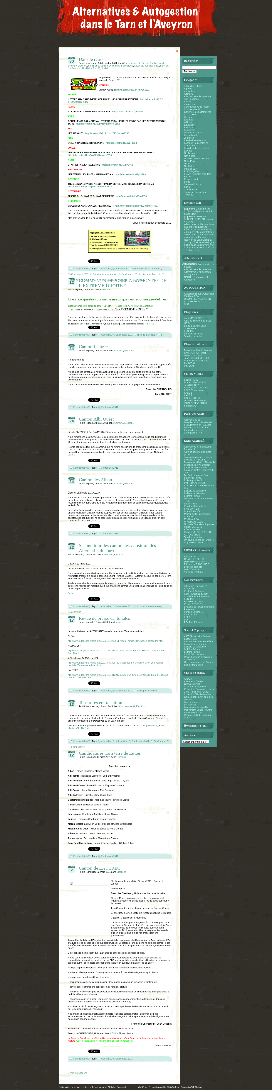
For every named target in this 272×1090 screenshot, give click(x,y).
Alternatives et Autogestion (197, 96)
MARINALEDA (191, 296)
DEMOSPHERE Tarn (194, 561)
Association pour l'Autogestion (199, 294)
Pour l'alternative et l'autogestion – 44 (193, 431)
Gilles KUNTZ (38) (193, 355)
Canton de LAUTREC (99, 867)
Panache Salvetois (193, 333)
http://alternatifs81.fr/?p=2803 (130, 174)
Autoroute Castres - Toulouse (146, 268)
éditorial (188, 122)
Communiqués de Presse (136, 63)
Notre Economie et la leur (197, 158)
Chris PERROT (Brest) (195, 353)
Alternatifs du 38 (192, 420)
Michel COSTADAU (194, 522)
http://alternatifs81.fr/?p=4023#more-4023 (137, 206)
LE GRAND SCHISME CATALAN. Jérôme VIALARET (199, 219)
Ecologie (72, 65)
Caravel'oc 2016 (192, 684)
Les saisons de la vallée (196, 707)
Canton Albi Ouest (96, 418)
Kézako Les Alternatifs (195, 140)
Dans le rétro (91, 59)
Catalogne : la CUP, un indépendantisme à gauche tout (198, 211)
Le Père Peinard (192, 496)
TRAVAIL (188, 194)
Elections (82, 65)
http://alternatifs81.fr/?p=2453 (117, 165)
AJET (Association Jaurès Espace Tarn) (197, 637)
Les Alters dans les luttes (146, 65)
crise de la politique (147, 335)
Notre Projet (190, 161)
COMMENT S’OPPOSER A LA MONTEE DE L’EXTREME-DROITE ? (122, 283)
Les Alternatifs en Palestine (197, 425)
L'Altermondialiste (193, 567)
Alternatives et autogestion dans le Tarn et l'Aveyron (84, 1087)
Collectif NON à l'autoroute (197, 694)
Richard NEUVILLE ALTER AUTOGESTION (197, 300)
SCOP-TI (188, 304)
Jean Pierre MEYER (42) (196, 358)
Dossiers (188, 117)
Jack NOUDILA (191, 385)
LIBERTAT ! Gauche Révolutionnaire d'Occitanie (198, 655)
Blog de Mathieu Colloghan (198, 350)
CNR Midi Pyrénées (194, 591)
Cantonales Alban (95, 479)
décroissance (78, 747)
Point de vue (190, 169)
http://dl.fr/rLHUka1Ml (78, 728)
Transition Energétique (195, 192)
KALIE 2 (188, 395)
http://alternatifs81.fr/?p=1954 (121, 143)
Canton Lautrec (93, 346)
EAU (164, 274)
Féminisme (93, 65)
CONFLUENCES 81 (194, 559)
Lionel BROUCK (192, 398)
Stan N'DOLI (190, 405)
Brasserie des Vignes (195, 644)
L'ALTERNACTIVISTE (195, 483)
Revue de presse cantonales (104, 618)
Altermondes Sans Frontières (198, 641)
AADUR (188, 679)
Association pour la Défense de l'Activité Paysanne (198, 458)
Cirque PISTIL (191, 380)
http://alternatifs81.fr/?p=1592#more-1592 (98, 124)
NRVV (187, 163)
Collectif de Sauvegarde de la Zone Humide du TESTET (199, 690)
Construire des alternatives (197, 112)
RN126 (96, 68)
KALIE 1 (188, 393)
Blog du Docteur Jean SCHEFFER (195, 327)
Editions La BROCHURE (196, 564)
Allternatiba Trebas (193, 681)
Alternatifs (106, 268)
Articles (188, 101)
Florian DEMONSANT (195, 382)
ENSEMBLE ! (190, 331)
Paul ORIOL (190, 363)
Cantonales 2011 (79, 274)
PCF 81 (188, 617)
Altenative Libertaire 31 (195, 586)
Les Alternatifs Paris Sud (196, 427)
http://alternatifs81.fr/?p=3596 (131, 196)
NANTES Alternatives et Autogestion (196, 278)
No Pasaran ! (74, 68)
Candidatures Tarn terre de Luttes (110, 753)
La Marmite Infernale (194, 493)
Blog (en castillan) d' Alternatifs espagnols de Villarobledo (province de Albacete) (199, 465)
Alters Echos (190, 556)
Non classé (189, 156)
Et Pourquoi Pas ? (193, 480)
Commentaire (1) (81, 741)
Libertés (164, 65)
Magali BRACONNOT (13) (197, 360)
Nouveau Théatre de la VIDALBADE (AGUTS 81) (196, 401)
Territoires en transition (100, 702)
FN (162, 335)
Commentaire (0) (81, 268)
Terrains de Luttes (193, 336)
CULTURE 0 (190, 114)
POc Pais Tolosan (193, 622)
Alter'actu (106, 289)
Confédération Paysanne (196, 596)
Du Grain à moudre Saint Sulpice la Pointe (196, 476)
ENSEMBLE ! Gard (193, 601)
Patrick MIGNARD (193, 527)
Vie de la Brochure (193, 572)
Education (189, 125)
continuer (76, 612)
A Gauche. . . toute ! (193, 86)
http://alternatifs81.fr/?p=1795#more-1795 (107, 133)
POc (186, 619)
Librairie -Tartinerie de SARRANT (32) (195, 507)
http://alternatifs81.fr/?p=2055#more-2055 (90, 155)
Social (104, 68)
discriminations (149, 274)
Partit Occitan (190, 614)
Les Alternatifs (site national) (198, 422)
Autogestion (121, 268)
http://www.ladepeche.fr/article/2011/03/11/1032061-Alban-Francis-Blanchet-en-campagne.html (115, 641)
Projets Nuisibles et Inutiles (197, 174)
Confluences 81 (158, 63)
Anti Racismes (191, 99)
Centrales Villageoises (195, 686)
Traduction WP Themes (191, 1087)
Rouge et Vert (191, 179)
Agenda (188, 88)
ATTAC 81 (189, 588)
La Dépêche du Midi (147, 690)
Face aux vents (191, 702)
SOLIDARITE (190, 189)
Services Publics (192, 184)
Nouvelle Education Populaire (199, 524)
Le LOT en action (192, 569)
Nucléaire (87, 68)
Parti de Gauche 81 (194, 612)
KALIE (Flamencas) (194, 390)
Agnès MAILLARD (193, 318)
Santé (187, 182)
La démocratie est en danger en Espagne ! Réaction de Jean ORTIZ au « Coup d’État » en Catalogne (199, 228)
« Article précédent (77, 1073)
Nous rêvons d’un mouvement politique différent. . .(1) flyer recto (199, 247)
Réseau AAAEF (192, 529)
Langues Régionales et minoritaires (196, 144)
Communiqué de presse (105, 274)
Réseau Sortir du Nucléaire (197, 715)
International (127, 65)
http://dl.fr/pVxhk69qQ (147, 725)
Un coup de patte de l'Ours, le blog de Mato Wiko (199, 541)
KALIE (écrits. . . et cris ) (196, 387)
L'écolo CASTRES (193, 604)
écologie (75, 279)
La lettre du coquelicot (195, 490)
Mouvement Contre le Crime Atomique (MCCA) (198, 711)
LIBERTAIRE (190, 503)
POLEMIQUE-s (191, 171)
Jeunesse (189, 138)
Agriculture (189, 91)
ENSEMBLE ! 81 (192, 599)
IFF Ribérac (190, 704)
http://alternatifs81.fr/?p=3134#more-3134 (90, 186)
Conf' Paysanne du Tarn (196, 594)
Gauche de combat (110, 65)
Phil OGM (189, 366)
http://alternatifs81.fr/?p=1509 (127, 111)
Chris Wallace (173, 1087)
